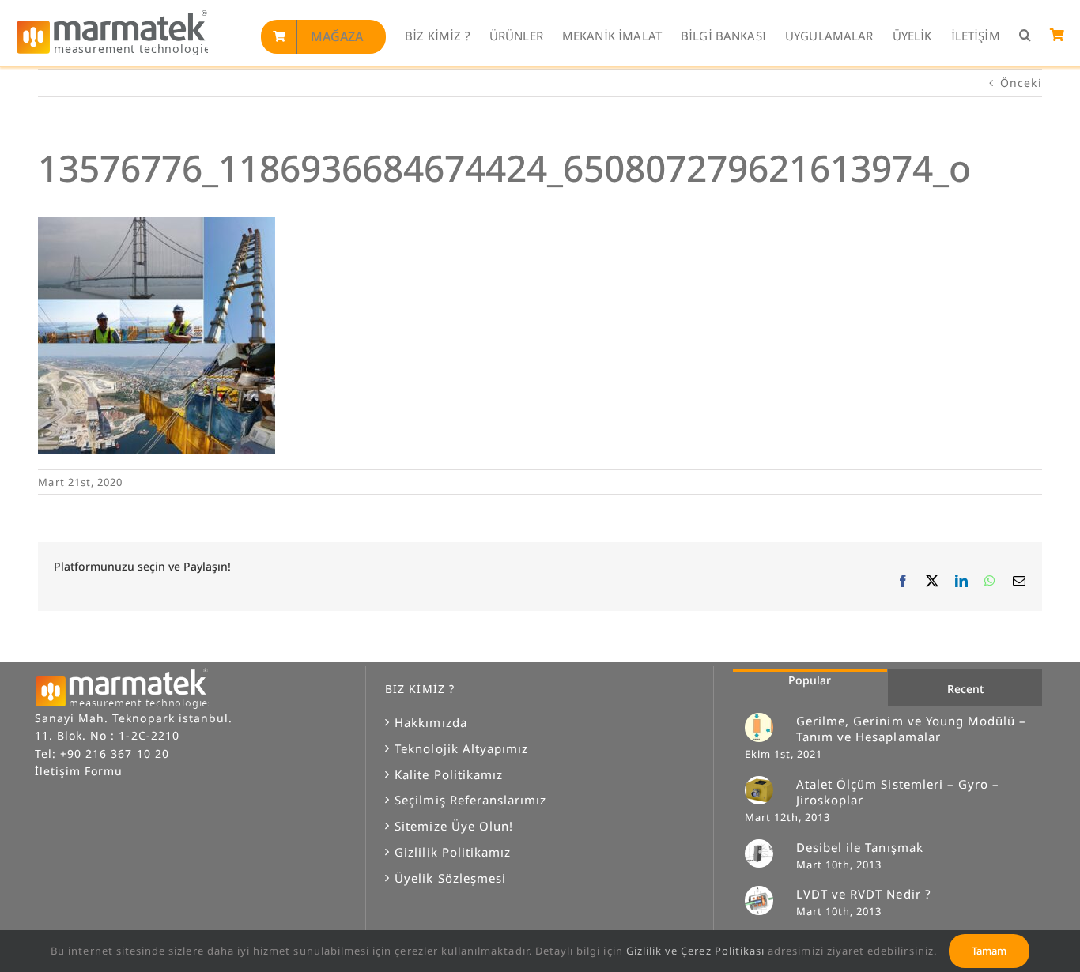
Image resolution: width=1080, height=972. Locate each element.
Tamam (989, 951)
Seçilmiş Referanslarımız (470, 800)
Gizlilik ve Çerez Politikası (695, 951)
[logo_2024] (112, 14)
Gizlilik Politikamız (453, 852)
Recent (965, 688)
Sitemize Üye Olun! (454, 826)
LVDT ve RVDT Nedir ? (863, 894)
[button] (1025, 36)
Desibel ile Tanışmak (859, 847)
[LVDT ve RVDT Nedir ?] (765, 900)
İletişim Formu (79, 770)
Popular (809, 680)
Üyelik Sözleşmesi (450, 878)
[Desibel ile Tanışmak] (765, 853)
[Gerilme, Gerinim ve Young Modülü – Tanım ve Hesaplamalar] (765, 727)
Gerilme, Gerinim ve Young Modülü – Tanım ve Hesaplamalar (911, 728)
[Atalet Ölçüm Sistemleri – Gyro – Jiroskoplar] (765, 790)
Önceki (1020, 82)
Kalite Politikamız (449, 774)
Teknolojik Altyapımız (461, 748)
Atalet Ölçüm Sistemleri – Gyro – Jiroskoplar (898, 792)
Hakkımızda (431, 722)
